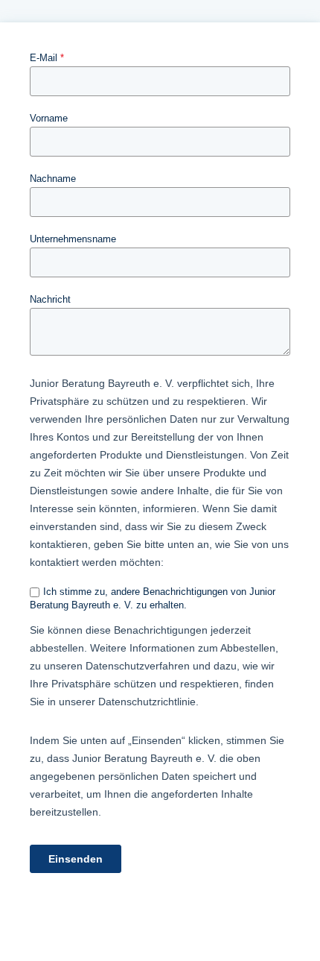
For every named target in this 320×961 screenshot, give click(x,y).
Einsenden (75, 859)
